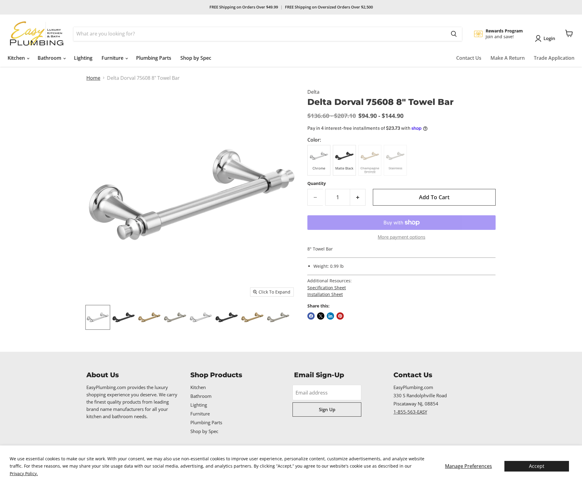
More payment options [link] (401, 237)
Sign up (327, 409)
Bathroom (50, 58)
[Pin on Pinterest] (340, 316)
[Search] (454, 34)
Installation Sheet (325, 294)
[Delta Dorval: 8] (98, 317)
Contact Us (468, 58)
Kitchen (17, 58)
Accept (536, 466)
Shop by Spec (195, 58)
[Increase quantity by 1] (358, 197)
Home (93, 78)
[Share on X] (320, 316)
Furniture (113, 58)
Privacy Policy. (24, 473)
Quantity (316, 183)
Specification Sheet (326, 288)
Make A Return (507, 58)
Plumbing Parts (153, 58)
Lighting (83, 58)
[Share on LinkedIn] (330, 316)
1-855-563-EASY (410, 412)
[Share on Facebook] (311, 316)
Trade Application (554, 58)
